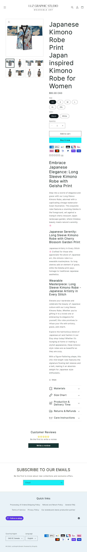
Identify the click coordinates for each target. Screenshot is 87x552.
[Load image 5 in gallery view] (10, 73)
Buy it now (65, 140)
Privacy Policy (33, 510)
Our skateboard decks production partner (58, 510)
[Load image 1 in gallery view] (10, 63)
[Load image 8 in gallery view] (39, 73)
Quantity (52, 121)
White (64, 116)
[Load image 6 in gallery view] (19, 73)
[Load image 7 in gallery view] (29, 73)
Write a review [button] (43, 445)
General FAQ (70, 505)
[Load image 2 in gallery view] (19, 63)
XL (53, 107)
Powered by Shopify (30, 546)
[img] (54, 155)
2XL (61, 107)
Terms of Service (18, 510)
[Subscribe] (61, 482)
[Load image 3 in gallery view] (29, 63)
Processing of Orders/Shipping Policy (25, 505)
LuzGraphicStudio (17, 546)
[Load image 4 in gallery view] (39, 63)
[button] (4, 7)
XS (53, 102)
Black (54, 116)
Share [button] (54, 380)
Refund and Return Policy (52, 505)
